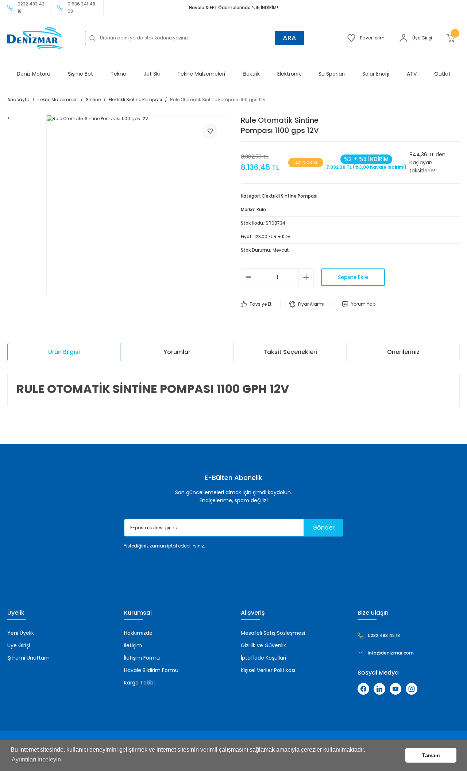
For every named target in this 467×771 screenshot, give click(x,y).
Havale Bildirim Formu (151, 670)
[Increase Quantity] (306, 277)
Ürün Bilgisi (64, 352)
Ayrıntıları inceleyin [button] (36, 759)
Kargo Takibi (139, 682)
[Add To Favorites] (210, 131)
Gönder (323, 527)
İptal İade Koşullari (263, 657)
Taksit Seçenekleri (290, 352)
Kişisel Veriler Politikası (268, 670)
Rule (261, 209)
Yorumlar (176, 352)
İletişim (133, 645)
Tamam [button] (431, 755)
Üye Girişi (18, 645)
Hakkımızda (138, 633)
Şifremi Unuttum (28, 657)
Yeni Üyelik (20, 633)
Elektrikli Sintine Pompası (289, 196)
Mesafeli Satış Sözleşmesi (273, 633)
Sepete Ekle (353, 277)
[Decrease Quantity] (248, 277)
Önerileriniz (403, 352)
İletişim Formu (142, 657)
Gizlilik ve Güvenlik (263, 645)
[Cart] (453, 38)
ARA (289, 37)
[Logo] (35, 38)
